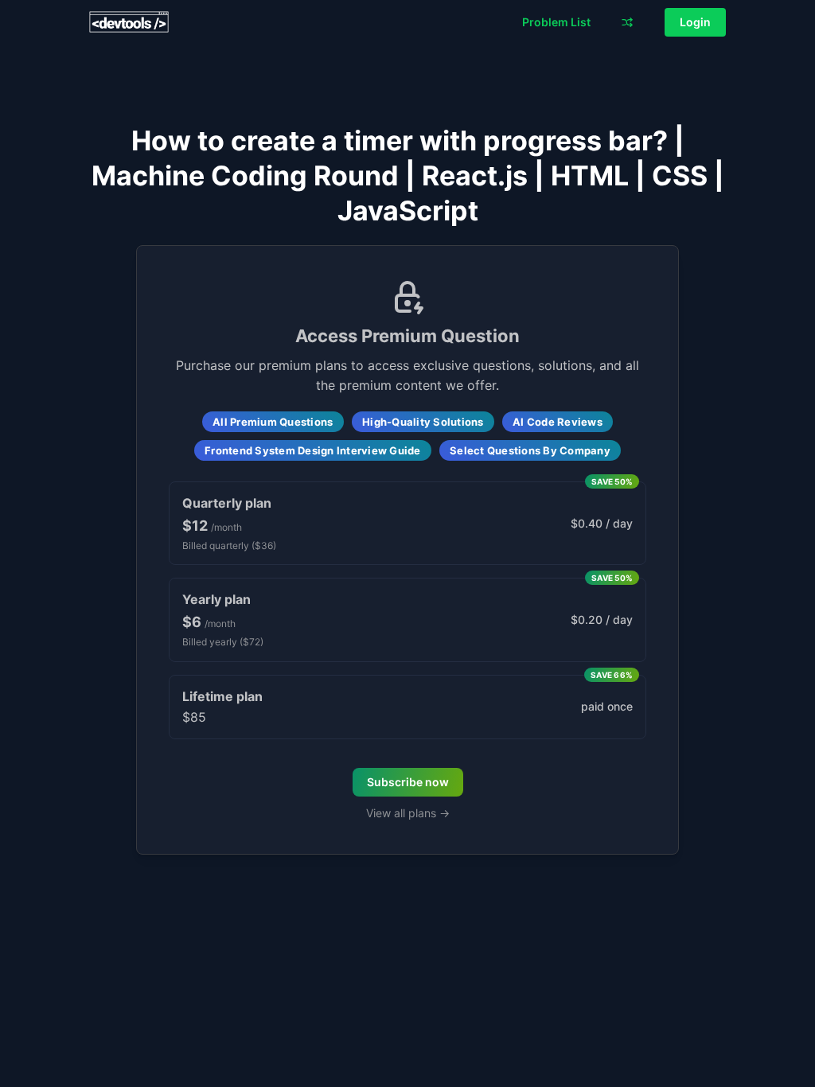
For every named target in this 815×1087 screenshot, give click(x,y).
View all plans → (408, 813)
